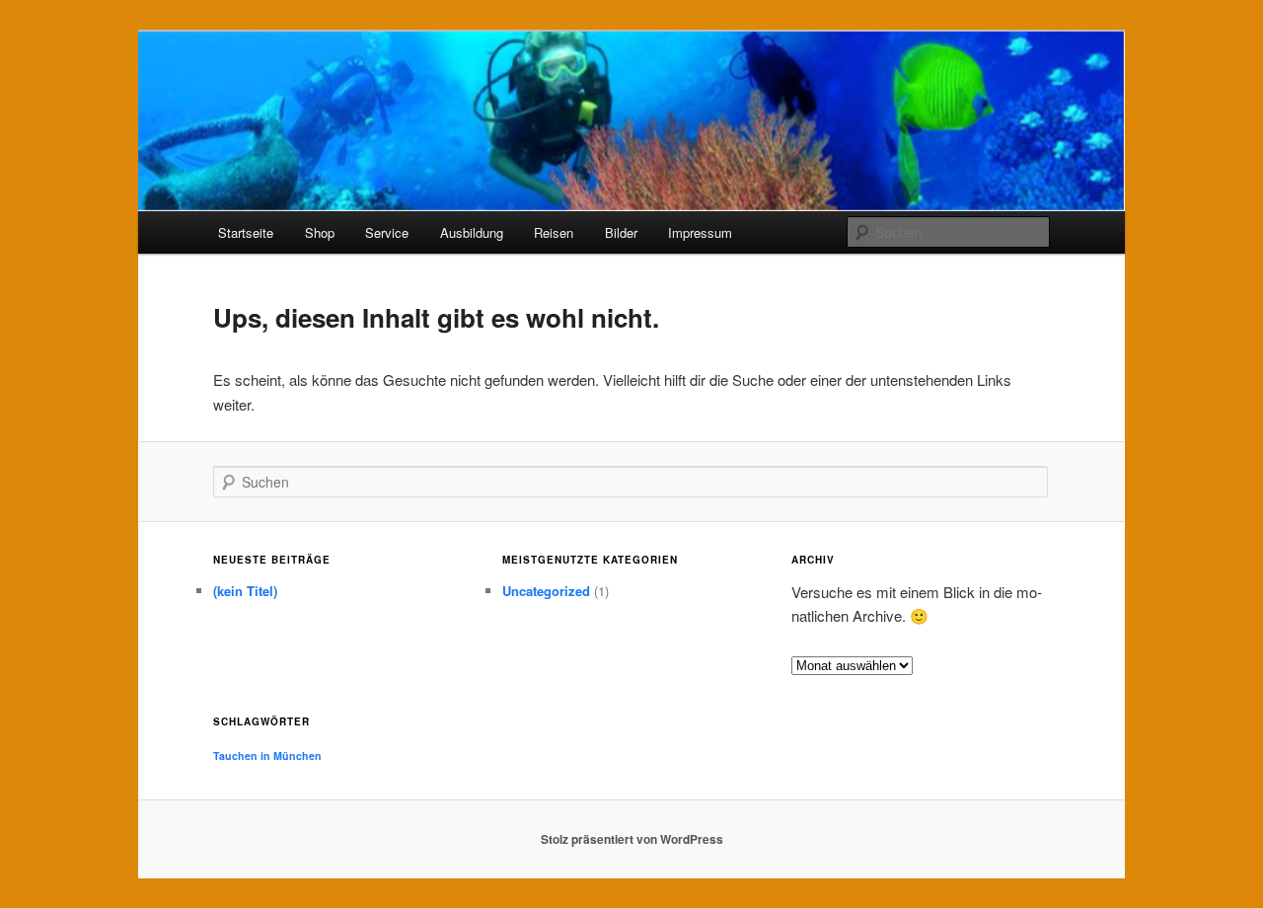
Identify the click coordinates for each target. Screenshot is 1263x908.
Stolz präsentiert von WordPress (632, 839)
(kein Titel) (245, 590)
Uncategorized (546, 590)
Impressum (700, 232)
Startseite (245, 232)
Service (387, 232)
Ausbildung (471, 232)
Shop (319, 232)
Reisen (553, 232)
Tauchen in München (267, 755)
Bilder (621, 232)
